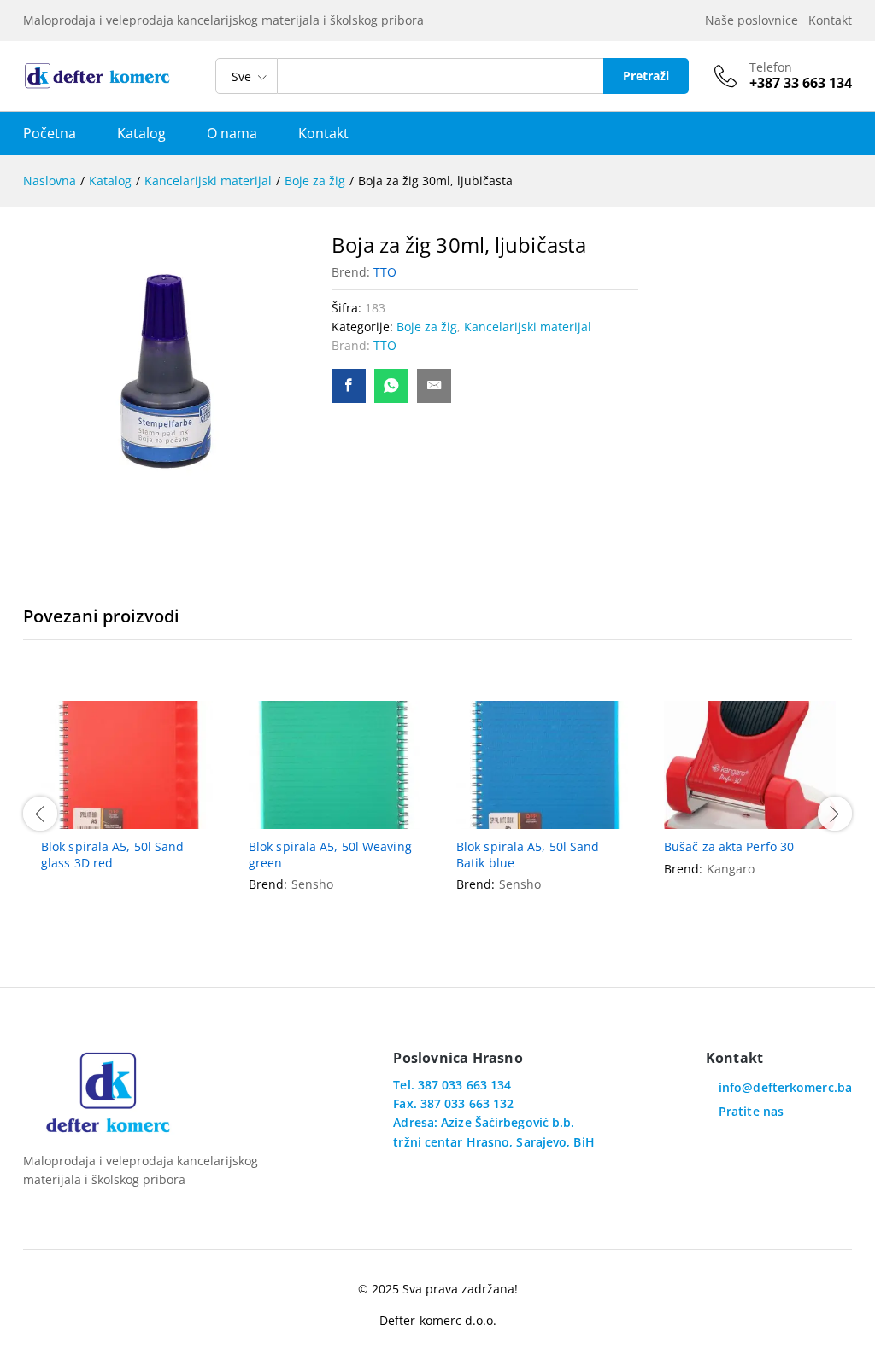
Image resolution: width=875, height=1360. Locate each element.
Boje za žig (426, 326)
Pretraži (646, 75)
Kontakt (830, 20)
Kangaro (731, 869)
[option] (127, 801)
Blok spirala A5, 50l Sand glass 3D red (113, 854)
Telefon (770, 68)
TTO (384, 272)
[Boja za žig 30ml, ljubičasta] (349, 386)
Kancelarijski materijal (527, 326)
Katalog (141, 133)
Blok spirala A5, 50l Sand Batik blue (528, 854)
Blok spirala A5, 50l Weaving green (330, 854)
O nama (232, 133)
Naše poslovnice (755, 20)
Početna (49, 133)
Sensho (312, 884)
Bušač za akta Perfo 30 (729, 847)
